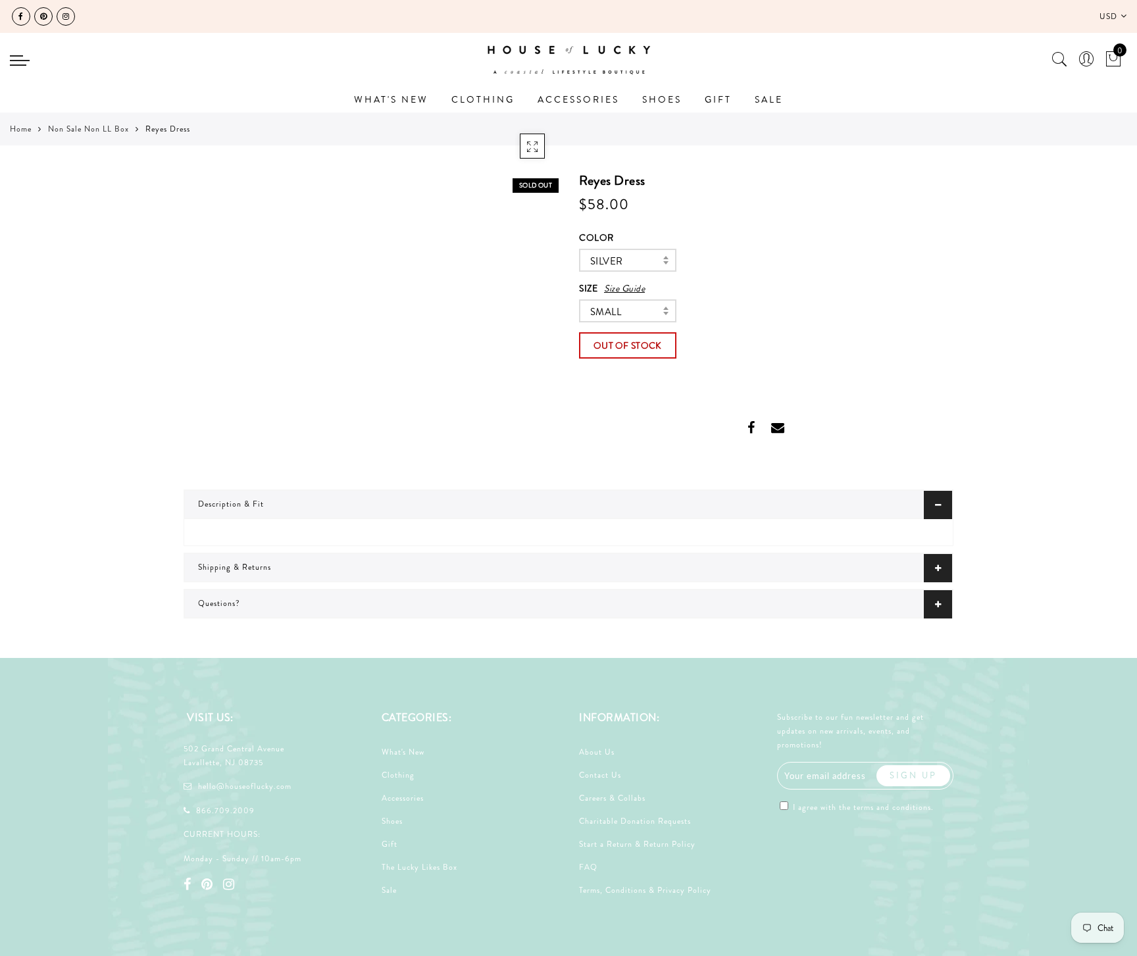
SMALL (605, 312)
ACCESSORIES (578, 99)
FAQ (588, 867)
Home (21, 129)
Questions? (219, 603)
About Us (597, 752)
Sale (389, 890)
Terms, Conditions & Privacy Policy (645, 890)
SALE (769, 99)
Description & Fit (231, 504)
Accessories (403, 798)
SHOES (662, 99)
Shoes (392, 821)
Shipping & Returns (234, 567)
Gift (389, 844)
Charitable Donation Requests (635, 821)
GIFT (718, 99)
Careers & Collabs (612, 798)
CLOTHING (483, 99)
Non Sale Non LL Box (88, 129)
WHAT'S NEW (391, 99)
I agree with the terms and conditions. (862, 807)
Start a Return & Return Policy (637, 844)
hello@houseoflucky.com (244, 786)
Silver (606, 261)
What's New (403, 752)
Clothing (398, 775)
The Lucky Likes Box (419, 867)
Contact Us (600, 775)
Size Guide (624, 288)
